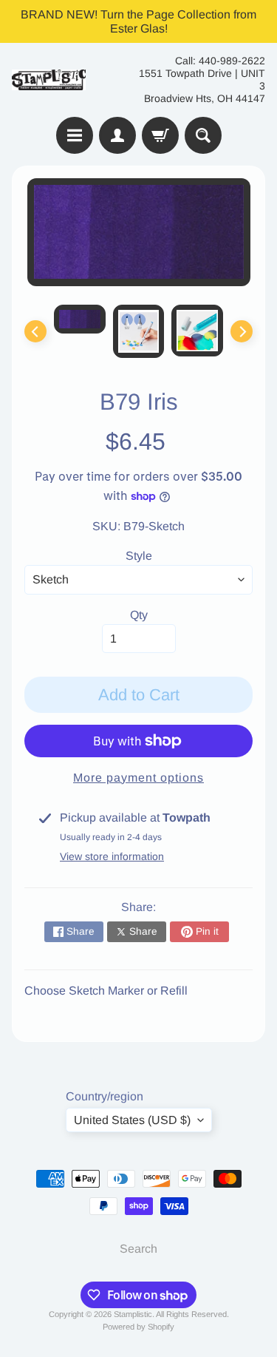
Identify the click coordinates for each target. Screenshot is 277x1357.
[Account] (117, 135)
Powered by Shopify (138, 1326)
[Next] (241, 331)
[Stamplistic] (49, 80)
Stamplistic (133, 1314)
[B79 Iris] (80, 319)
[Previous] (35, 331)
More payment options (138, 777)
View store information (112, 856)
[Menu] (74, 135)
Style (139, 555)
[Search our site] (203, 135)
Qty (139, 615)
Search (138, 1248)
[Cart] (160, 135)
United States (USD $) (132, 1120)
